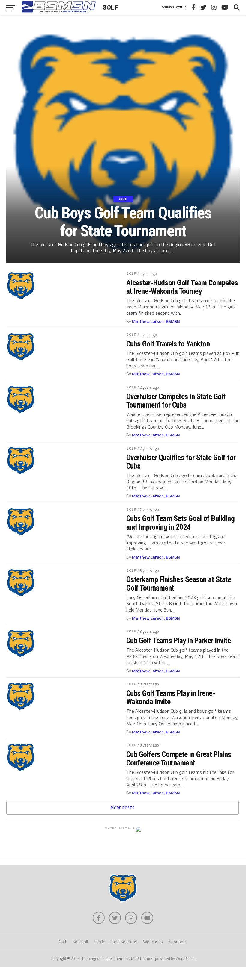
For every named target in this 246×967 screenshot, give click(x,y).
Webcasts (153, 941)
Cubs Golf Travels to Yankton (168, 344)
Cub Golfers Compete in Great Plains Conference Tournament (178, 758)
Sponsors (178, 941)
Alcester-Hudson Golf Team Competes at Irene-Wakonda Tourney (182, 287)
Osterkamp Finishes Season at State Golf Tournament (178, 583)
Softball (80, 941)
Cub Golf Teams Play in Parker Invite (178, 640)
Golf (131, 273)
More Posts (122, 808)
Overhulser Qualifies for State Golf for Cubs (181, 461)
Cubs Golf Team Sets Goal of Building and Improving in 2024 (180, 522)
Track (99, 941)
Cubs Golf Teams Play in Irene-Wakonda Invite (170, 697)
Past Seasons (123, 941)
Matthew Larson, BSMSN (156, 321)
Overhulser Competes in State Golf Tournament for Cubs (176, 400)
